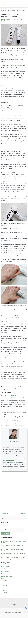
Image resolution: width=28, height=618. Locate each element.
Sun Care (8, 19)
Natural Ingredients (6, 573)
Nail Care (5, 590)
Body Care (5, 580)
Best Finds (3, 569)
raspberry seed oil (17, 116)
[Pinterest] (15, 605)
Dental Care (5, 583)
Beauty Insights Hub (14, 462)
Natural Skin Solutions (6, 576)
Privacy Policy (14, 602)
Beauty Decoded (5, 566)
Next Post (24, 513)
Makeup (4, 587)
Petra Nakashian (14, 441)
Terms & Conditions (14, 600)
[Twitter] (13, 605)
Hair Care (5, 585)
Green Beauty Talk (10, 460)
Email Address (5, 530)
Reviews (3, 19)
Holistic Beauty (5, 571)
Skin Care (5, 592)
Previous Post (5, 513)
